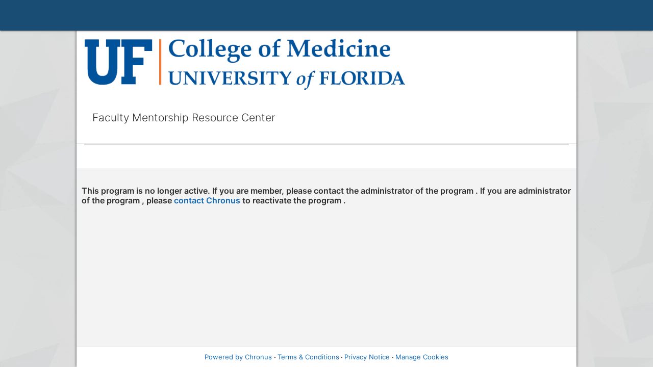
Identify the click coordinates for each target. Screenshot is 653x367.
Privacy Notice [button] (367, 357)
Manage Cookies (421, 357)
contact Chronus (207, 200)
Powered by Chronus (238, 357)
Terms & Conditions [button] (308, 357)
